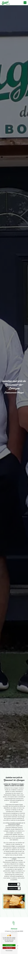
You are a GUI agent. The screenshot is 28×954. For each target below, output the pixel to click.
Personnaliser (9, 950)
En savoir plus (12, 884)
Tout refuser (9, 948)
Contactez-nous (13, 888)
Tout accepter (9, 945)
